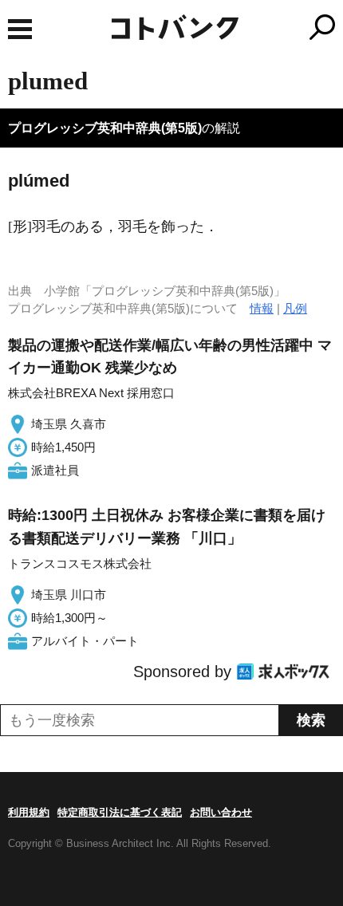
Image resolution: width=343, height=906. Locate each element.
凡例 (295, 308)
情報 (262, 308)
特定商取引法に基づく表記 (119, 812)
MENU (20, 29)
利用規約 (28, 812)
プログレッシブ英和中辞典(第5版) (105, 128)
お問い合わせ (221, 812)
